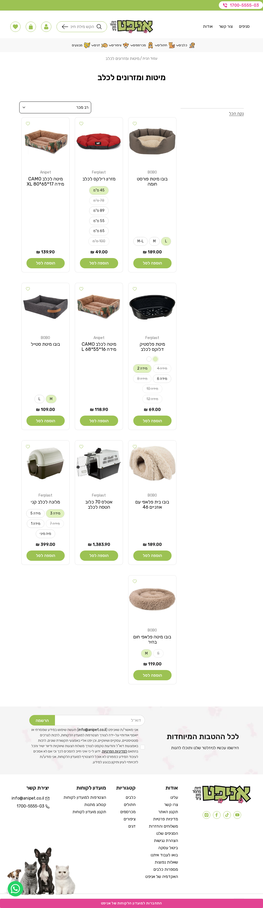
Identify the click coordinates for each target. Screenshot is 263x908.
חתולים (130, 804)
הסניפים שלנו (167, 833)
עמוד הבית (150, 58)
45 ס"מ (99, 190)
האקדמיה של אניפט (161, 876)
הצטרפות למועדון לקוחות (84, 797)
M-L (140, 241)
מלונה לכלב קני (45, 502)
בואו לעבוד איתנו (164, 854)
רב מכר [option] (82, 107)
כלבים (131, 797)
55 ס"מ (99, 221)
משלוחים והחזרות (163, 826)
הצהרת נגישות (166, 840)
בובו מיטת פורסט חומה (152, 181)
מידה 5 (35, 513)
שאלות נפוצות (166, 862)
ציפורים (130, 819)
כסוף (149, 359)
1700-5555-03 (244, 5)
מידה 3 (55, 513)
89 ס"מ (99, 210)
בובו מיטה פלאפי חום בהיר (152, 639)
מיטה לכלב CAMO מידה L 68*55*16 (98, 347)
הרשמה (42, 720)
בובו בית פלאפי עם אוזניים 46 (152, 504)
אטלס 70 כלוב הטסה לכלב (98, 504)
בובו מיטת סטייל (45, 344)
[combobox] (82, 26)
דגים (132, 826)
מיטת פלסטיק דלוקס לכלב (152, 347)
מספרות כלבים (165, 869)
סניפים (244, 26)
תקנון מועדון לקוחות (89, 811)
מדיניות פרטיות (165, 819)
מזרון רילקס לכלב (99, 178)
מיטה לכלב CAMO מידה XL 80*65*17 (45, 181)
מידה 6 (162, 379)
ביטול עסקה (168, 847)
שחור (155, 359)
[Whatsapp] (15, 888)
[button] (46, 27)
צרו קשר (171, 804)
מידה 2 (142, 368)
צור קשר (226, 26)
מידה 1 (35, 523)
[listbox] (55, 107)
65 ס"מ (99, 231)
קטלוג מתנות (95, 804)
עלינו (174, 797)
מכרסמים (128, 811)
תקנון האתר (168, 811)
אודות (208, 26)
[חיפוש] (66, 26)
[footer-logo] (221, 802)
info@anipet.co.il (92, 730)
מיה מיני (45, 533)
